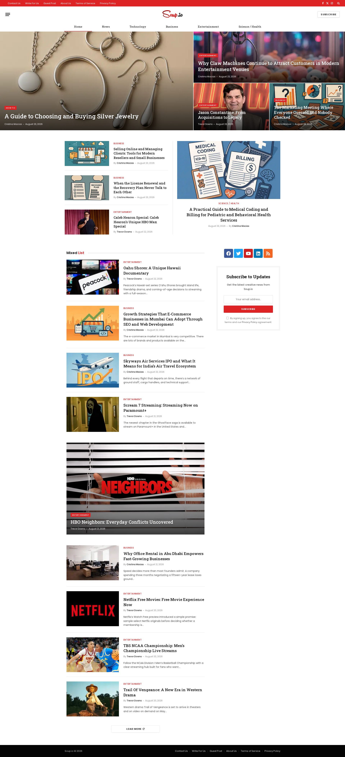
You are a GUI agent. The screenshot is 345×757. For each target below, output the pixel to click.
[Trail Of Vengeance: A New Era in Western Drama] (92, 698)
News (106, 26)
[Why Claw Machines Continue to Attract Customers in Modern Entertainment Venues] (269, 57)
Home (78, 26)
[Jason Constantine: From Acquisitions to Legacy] (231, 106)
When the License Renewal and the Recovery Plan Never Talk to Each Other (140, 187)
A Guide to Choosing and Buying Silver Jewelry (71, 116)
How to (10, 107)
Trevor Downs (205, 124)
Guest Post (49, 3)
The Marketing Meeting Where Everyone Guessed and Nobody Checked (303, 112)
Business (172, 26)
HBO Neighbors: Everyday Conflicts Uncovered (122, 522)
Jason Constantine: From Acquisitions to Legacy (222, 115)
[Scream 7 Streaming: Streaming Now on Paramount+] (92, 414)
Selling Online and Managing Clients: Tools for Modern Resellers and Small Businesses (139, 153)
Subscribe (328, 14)
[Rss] (268, 253)
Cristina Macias (13, 124)
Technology (138, 26)
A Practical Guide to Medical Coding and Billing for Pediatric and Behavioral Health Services (229, 215)
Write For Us (32, 3)
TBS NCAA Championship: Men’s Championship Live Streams (153, 648)
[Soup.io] (172, 14)
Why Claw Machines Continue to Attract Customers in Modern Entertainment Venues (268, 66)
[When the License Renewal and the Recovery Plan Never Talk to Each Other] (87, 187)
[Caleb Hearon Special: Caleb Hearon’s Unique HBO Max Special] (87, 222)
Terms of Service (85, 3)
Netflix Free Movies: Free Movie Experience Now (163, 602)
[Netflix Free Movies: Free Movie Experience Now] (92, 608)
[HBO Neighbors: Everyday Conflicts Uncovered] (135, 489)
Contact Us (14, 3)
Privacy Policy (108, 3)
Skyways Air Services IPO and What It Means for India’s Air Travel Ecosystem (159, 363)
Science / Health (250, 26)
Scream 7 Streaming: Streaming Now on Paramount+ (160, 408)
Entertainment (208, 26)
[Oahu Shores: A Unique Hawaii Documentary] (92, 277)
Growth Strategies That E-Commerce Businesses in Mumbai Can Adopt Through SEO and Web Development (163, 319)
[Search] (338, 3)
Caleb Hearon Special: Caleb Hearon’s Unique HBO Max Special (136, 221)
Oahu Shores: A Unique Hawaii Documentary (152, 270)
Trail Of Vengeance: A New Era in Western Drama (162, 692)
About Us (66, 3)
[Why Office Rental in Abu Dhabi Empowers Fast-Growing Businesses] (92, 562)
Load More (133, 729)
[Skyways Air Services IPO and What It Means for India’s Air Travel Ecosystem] (92, 370)
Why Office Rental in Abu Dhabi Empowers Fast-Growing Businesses (163, 556)
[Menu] (7, 14)
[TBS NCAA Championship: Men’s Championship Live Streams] (92, 654)
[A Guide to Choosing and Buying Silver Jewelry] (96, 81)
